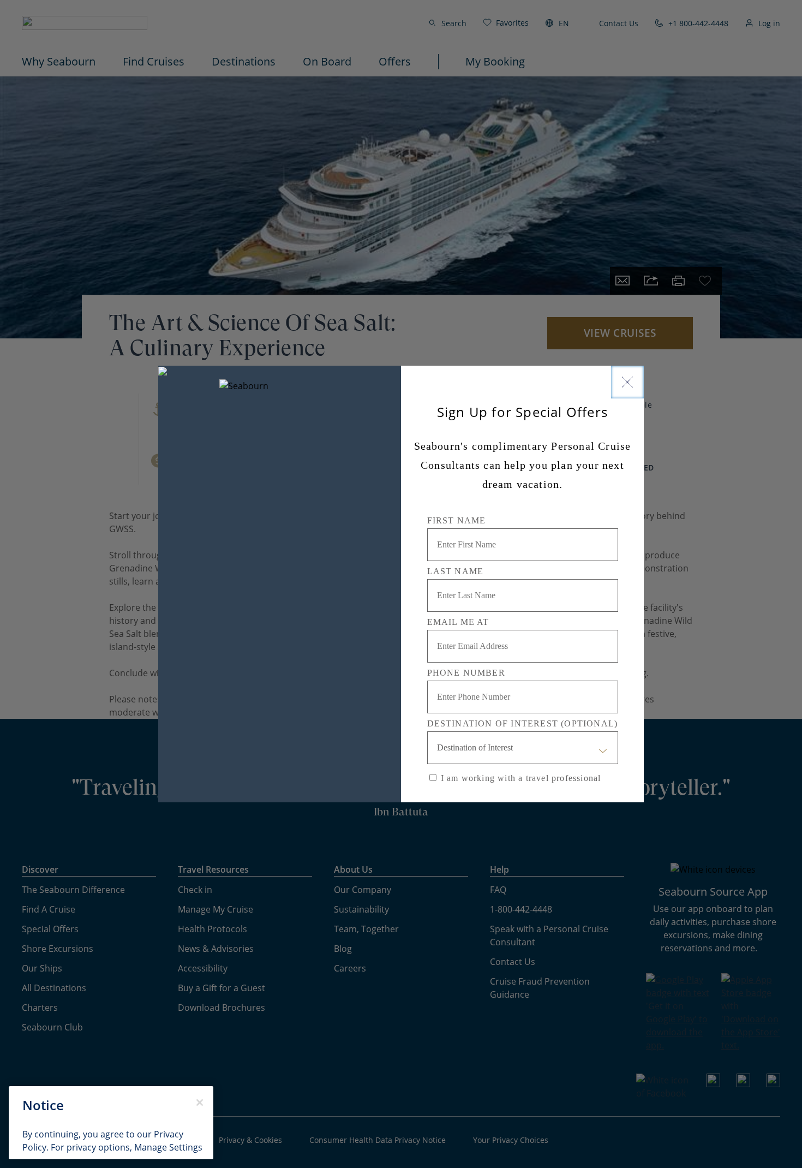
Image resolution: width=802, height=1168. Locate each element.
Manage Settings (168, 1147)
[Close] (627, 382)
